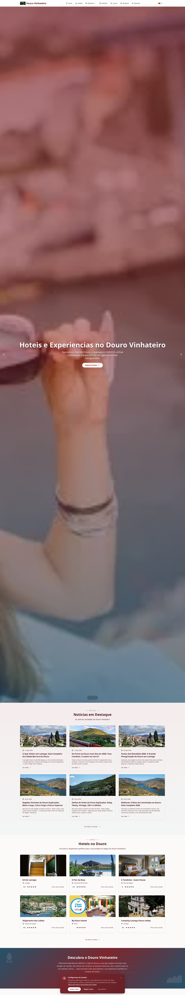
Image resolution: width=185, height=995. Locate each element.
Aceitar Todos (74, 989)
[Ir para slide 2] (92, 698)
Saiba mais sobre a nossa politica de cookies (82, 984)
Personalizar (102, 989)
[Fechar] (121, 977)
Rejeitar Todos (88, 989)
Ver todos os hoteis (91, 940)
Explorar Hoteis (91, 365)
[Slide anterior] (4, 354)
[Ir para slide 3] (95, 698)
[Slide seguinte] (181, 354)
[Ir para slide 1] (90, 698)
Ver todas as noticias (91, 826)
